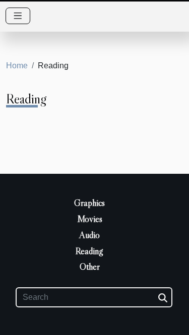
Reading (89, 251)
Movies (89, 219)
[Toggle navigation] (18, 16)
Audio (89, 235)
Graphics (89, 202)
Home (17, 65)
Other (90, 266)
